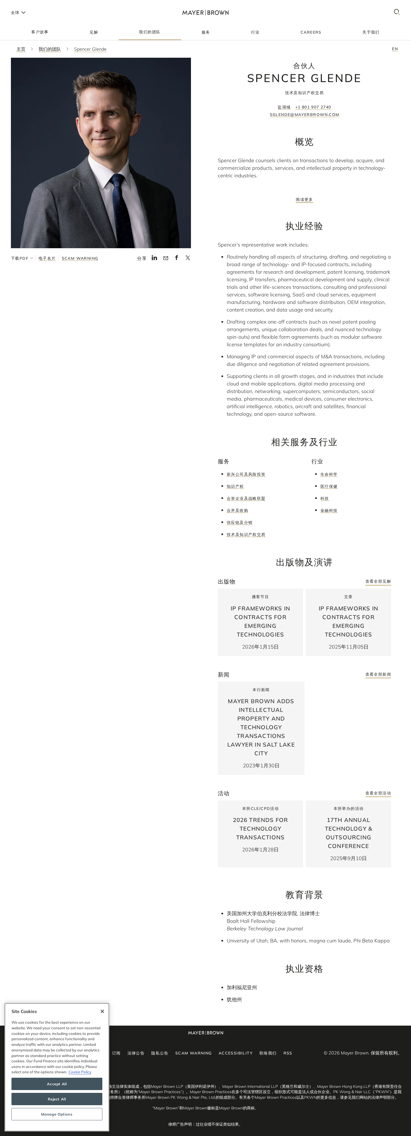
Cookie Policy (79, 1072)
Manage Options (56, 1114)
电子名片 (47, 258)
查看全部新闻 (378, 674)
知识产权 (235, 486)
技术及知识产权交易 (246, 534)
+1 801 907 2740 (313, 107)
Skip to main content (27, 4)
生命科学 (329, 474)
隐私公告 (160, 1053)
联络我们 (268, 1053)
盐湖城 (284, 107)
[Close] (102, 1011)
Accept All (57, 1084)
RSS (288, 1053)
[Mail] (165, 258)
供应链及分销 (239, 522)
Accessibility (236, 1053)
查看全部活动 (378, 793)
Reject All (57, 1099)
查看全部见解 (378, 581)
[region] (56, 1067)
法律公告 (136, 1053)
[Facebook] (176, 259)
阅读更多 (304, 199)
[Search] (397, 12)
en (395, 48)
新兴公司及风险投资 (246, 474)
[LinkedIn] (154, 259)
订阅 (116, 1053)
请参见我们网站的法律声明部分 (367, 1097)
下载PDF (20, 258)
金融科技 (329, 510)
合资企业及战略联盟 (246, 498)
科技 (324, 498)
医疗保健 (329, 486)
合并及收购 (237, 510)
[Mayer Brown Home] (205, 12)
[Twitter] (188, 259)
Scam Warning (80, 258)
